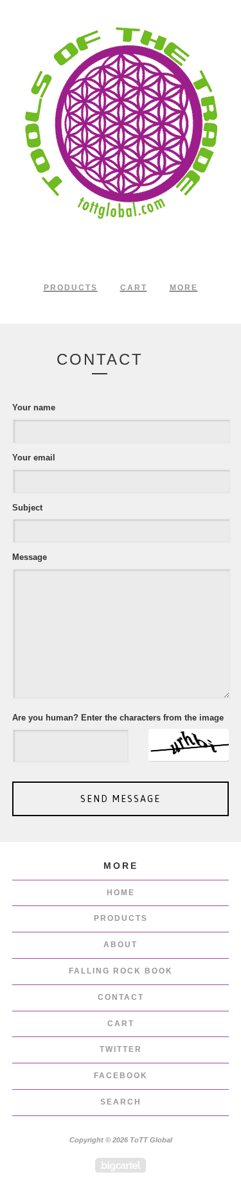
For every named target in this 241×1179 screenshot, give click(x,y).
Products (71, 287)
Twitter (121, 1049)
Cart (133, 287)
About (120, 944)
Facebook (121, 1075)
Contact (121, 997)
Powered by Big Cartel (120, 1165)
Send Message (120, 799)
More (184, 287)
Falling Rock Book (121, 970)
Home (121, 892)
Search (120, 1101)
